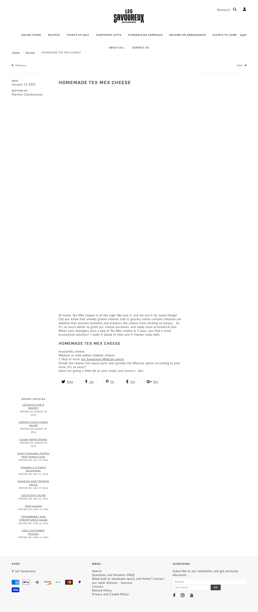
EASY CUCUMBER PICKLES (33, 532)
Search (97, 571)
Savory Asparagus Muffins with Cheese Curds (33, 455)
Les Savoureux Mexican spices (102, 359)
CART (243, 35)
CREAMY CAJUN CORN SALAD (33, 424)
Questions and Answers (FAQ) (113, 575)
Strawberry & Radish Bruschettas (33, 469)
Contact (97, 586)
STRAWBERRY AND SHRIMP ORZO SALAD (33, 518)
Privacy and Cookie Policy (110, 594)
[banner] (129, 16)
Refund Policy (102, 590)
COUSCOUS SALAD (33, 495)
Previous (20, 65)
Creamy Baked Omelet (33, 439)
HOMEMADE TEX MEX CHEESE (95, 82)
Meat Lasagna (33, 505)
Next (240, 65)
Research (224, 9)
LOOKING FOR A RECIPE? (33, 406)
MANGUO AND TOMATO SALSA (33, 483)
